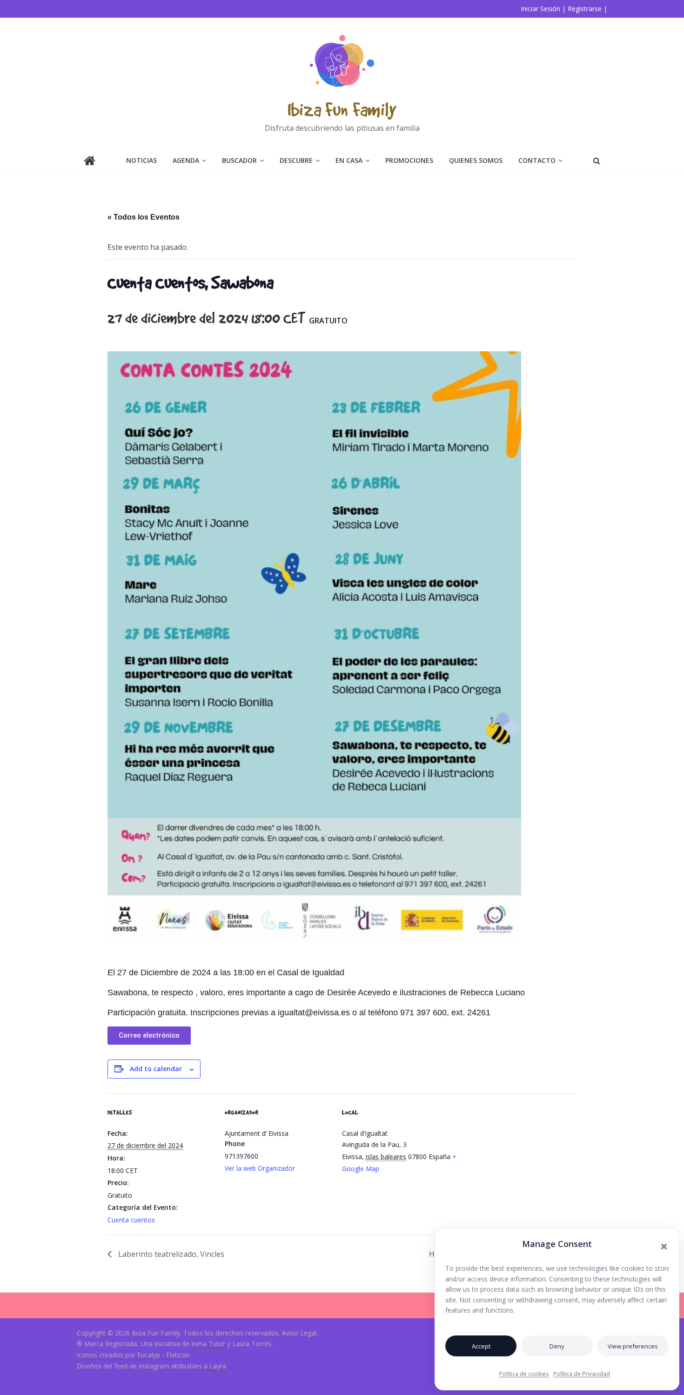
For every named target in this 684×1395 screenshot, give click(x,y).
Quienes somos (476, 160)
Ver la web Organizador (260, 1168)
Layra (217, 1365)
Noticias (141, 160)
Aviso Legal (299, 1332)
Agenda (186, 160)
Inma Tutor (208, 1343)
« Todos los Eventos (143, 217)
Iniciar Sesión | (543, 8)
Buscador (239, 160)
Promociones (409, 160)
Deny (557, 1346)
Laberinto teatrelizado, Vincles (170, 1254)
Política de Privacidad (581, 1374)
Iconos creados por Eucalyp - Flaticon (133, 1354)
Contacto (537, 160)
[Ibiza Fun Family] (89, 162)
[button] (664, 1246)
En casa (348, 160)
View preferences (633, 1346)
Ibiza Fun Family (342, 109)
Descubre (296, 160)
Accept (481, 1346)
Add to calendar (156, 1068)
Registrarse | (587, 8)
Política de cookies (524, 1374)
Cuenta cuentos (131, 1219)
